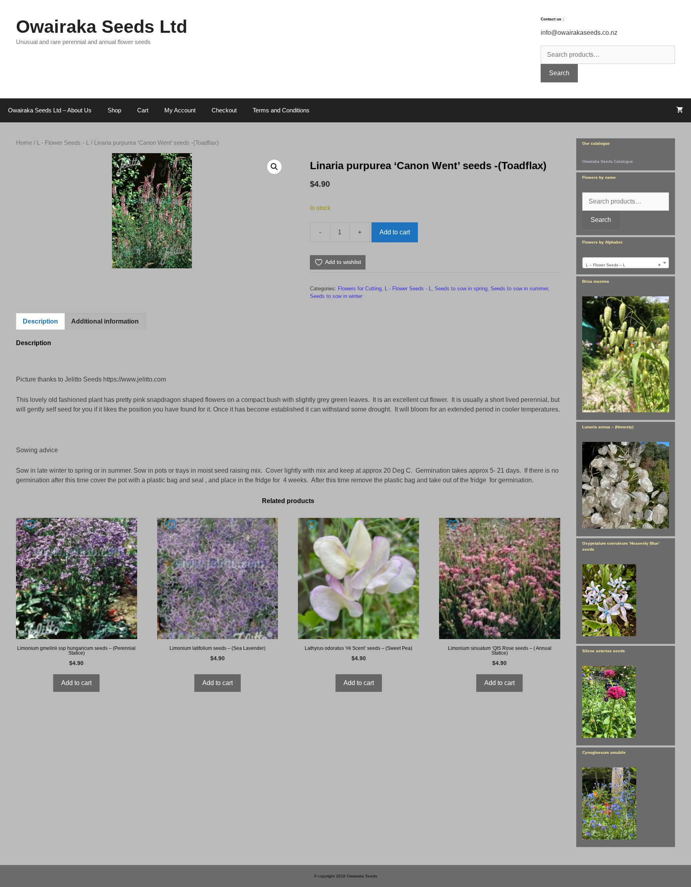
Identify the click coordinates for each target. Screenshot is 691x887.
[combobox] (625, 262)
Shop (114, 110)
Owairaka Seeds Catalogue (607, 161)
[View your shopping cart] (679, 110)
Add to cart (394, 232)
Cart (142, 110)
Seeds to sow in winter (336, 296)
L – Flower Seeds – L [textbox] (623, 265)
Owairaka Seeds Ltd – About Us (50, 110)
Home (24, 143)
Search (559, 73)
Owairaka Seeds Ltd (101, 26)
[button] (274, 167)
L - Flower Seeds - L (63, 143)
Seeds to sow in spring (461, 289)
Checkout (224, 110)
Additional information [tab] (105, 321)
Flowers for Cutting (359, 289)
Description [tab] (40, 321)
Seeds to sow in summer (519, 289)
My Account (180, 110)
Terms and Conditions (281, 110)
